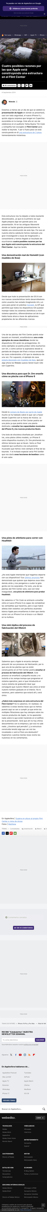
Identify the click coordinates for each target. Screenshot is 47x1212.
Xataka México (7, 1188)
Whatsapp (17, 35)
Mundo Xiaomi (7, 1141)
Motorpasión (28, 1157)
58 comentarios (10, 85)
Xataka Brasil (6, 1191)
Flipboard (26, 85)
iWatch (39, 829)
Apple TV (33, 35)
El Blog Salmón (29, 1171)
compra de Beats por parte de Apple (26, 412)
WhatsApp (6, 1089)
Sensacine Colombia (31, 1194)
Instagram (25, 1054)
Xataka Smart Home (9, 1138)
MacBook (27, 1089)
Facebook (19, 85)
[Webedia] (8, 1119)
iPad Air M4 (42, 1023)
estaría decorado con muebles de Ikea (19, 360)
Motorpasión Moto (30, 1160)
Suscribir (40, 1040)
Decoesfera (6, 1174)
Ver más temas (9, 1100)
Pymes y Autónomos (31, 1174)
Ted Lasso (7, 35)
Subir (39, 1118)
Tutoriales (27, 1073)
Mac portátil (6, 1077)
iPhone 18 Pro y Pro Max (26, 1023)
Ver (24, 928)
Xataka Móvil (6, 1132)
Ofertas (27, 1085)
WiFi (25, 35)
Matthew (12, 824)
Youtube (20, 1054)
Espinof (26, 1146)
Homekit (30, 305)
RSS (29, 1054)
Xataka (4, 1129)
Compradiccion (7, 1177)
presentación (28, 829)
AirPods (27, 1077)
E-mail (30, 85)
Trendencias (6, 1171)
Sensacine (27, 1143)
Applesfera (6, 1135)
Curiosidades (14, 829)
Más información (26, 1210)
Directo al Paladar (8, 1157)
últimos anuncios (32, 577)
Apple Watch (28, 1081)
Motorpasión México (31, 1197)
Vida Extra (27, 1132)
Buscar (44, 1109)
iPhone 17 (5, 1093)
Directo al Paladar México (11, 1197)
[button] (13, 101)
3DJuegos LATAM (30, 1188)
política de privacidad (31, 1044)
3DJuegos (27, 1129)
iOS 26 (26, 1093)
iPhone (42, 35)
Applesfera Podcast (9, 1073)
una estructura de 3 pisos (30, 132)
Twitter (22, 85)
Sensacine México (30, 1191)
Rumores (5, 1085)
